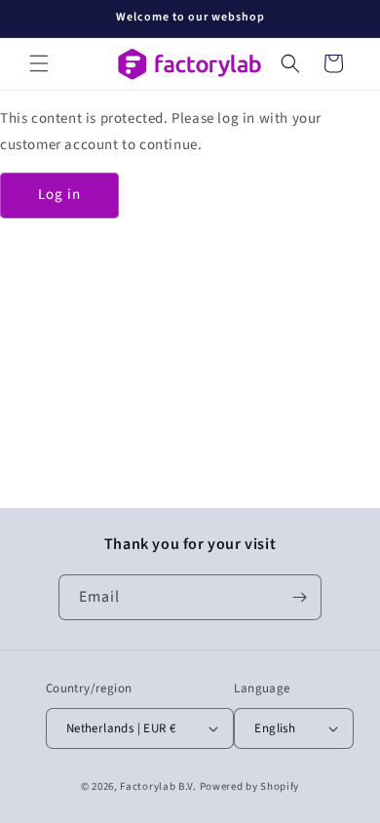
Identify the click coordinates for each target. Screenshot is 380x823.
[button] (39, 63)
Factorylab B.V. (158, 786)
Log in (59, 194)
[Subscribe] (299, 597)
